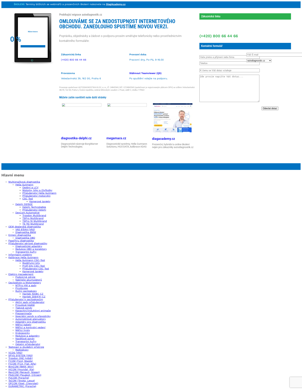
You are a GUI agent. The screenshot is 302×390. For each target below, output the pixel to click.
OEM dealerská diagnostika (24, 226)
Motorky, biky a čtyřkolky (37, 190)
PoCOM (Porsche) (18, 377)
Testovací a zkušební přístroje (26, 347)
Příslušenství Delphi (34, 209)
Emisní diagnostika (19, 235)
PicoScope (21, 288)
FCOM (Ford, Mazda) (20, 361)
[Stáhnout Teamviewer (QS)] (131, 67)
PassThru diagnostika (21, 240)
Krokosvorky (22, 333)
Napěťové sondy (24, 338)
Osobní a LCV (30, 187)
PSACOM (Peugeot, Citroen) (24, 375)
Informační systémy (20, 254)
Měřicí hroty (22, 330)
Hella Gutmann (24, 184)
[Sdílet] (298, 4)
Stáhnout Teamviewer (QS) (145, 73)
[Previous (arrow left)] (6, 195)
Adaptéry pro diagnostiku (30, 321)
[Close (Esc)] (290, 4)
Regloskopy (21, 349)
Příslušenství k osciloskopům (25, 299)
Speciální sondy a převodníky (33, 316)
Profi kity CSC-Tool (33, 265)
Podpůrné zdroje (25, 277)
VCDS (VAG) (15, 352)
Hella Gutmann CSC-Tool (30, 260)
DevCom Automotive (27, 212)
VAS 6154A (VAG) (25, 229)
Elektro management (20, 274)
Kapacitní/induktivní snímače (33, 310)
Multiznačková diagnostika (24, 181)
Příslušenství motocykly (36, 195)
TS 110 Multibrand (33, 223)
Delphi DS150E (24, 204)
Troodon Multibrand (34, 215)
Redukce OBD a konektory (31, 249)
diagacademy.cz (163, 138)
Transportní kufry (25, 251)
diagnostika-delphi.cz (76, 138)
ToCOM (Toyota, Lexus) (21, 380)
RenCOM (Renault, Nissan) (24, 372)
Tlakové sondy (23, 307)
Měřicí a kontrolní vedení (30, 327)
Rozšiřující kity (31, 263)
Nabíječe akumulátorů (28, 279)
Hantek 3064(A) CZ (33, 296)
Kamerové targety (39, 201)
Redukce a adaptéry (27, 335)
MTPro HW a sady (25, 285)
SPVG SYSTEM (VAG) (20, 355)
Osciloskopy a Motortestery (24, 282)
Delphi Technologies (34, 207)
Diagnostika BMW (25, 232)
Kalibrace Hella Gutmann (23, 257)
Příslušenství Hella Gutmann (39, 193)
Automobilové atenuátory (30, 319)
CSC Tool (27, 198)
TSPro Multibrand (33, 218)
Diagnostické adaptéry (28, 246)
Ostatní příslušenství (27, 344)
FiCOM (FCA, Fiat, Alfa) (22, 363)
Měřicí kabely (23, 324)
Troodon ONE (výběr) (20, 358)
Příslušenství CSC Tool (35, 268)
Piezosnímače (23, 313)
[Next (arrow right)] (296, 195)
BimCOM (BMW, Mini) (21, 366)
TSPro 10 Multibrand (34, 221)
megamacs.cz (116, 138)
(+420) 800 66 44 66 (73, 59)
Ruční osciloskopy (26, 291)
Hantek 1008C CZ (32, 293)
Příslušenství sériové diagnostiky (27, 243)
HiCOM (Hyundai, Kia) (21, 369)
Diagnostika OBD (25, 237)
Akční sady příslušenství (29, 302)
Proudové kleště (25, 305)
